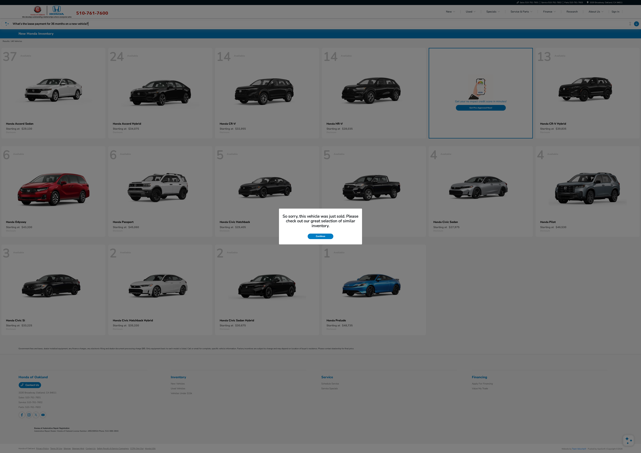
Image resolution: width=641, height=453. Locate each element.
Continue (320, 236)
